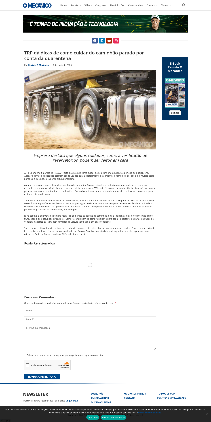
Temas (164, 5)
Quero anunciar (101, 402)
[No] (207, 413)
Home (63, 5)
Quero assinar (100, 397)
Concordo (93, 417)
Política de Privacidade (171, 397)
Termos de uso (166, 393)
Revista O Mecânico (37, 5)
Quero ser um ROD (135, 393)
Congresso (100, 5)
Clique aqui (72, 400)
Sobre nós (97, 393)
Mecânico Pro (117, 5)
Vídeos (88, 5)
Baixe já (175, 112)
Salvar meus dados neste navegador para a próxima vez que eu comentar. (65, 355)
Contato (129, 397)
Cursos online (135, 5)
